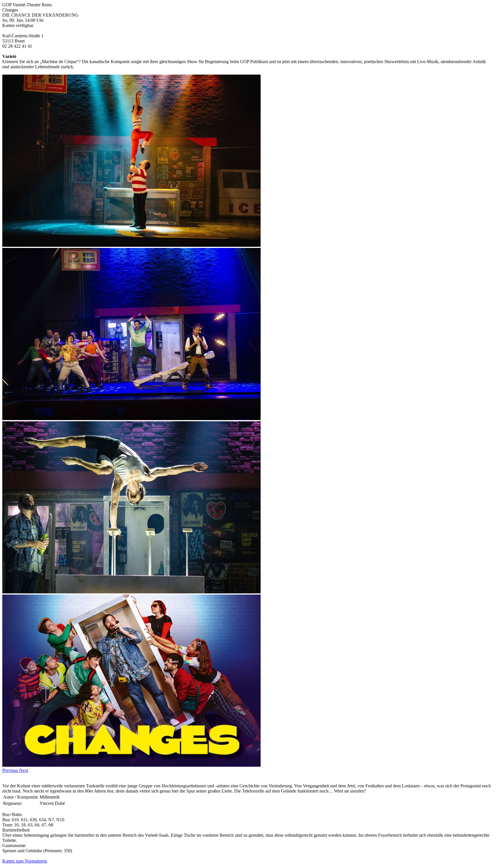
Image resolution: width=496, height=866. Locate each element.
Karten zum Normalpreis (24, 861)
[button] (10, 770)
